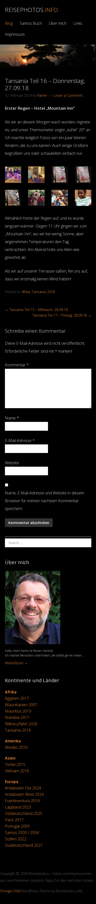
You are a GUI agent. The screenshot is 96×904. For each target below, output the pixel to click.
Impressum (15, 34)
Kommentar (17, 365)
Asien (10, 758)
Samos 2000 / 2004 (22, 832)
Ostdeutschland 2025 (23, 813)
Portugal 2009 (17, 826)
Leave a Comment (68, 95)
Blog (9, 23)
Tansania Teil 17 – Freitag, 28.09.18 (61, 315)
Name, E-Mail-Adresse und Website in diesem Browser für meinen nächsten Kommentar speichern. (44, 500)
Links (77, 23)
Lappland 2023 (18, 807)
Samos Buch (31, 23)
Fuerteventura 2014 (22, 800)
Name (12, 418)
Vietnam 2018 (17, 770)
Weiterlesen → (16, 663)
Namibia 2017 (17, 717)
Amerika (13, 741)
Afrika (26, 291)
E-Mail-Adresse (20, 440)
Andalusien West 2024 (24, 794)
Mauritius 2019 (18, 711)
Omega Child (10, 891)
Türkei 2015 (15, 764)
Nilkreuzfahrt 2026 (21, 723)
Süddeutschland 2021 (24, 845)
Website (12, 462)
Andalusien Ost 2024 (23, 788)
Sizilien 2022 (15, 839)
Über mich (57, 23)
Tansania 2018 (43, 291)
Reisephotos (31, 10)
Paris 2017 (14, 819)
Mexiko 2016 (16, 747)
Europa (11, 781)
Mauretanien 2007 (21, 704)
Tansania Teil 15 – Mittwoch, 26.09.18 (36, 309)
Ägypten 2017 (17, 698)
